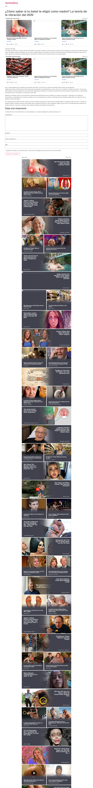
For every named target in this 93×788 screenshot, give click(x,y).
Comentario (8, 114)
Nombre (7, 133)
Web (6, 144)
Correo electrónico (10, 138)
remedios (11, 3)
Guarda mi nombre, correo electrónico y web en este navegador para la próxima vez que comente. (33, 150)
